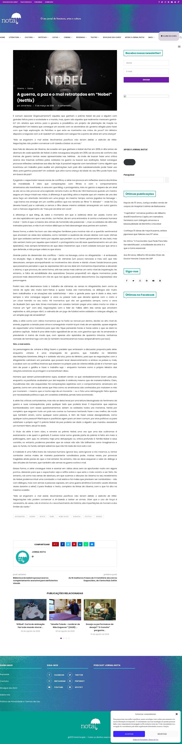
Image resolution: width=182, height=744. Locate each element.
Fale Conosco (26, 2)
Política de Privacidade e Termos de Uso (20, 701)
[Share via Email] (91, 544)
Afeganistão (20, 516)
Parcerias (38, 2)
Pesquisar (129, 174)
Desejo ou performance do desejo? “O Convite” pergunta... (100, 627)
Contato (4, 681)
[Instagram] (165, 2)
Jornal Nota (26, 105)
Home (2, 37)
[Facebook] (127, 280)
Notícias (42, 37)
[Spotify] (175, 2)
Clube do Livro (170, 36)
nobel (52, 516)
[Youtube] (172, 2)
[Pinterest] (168, 2)
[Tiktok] (178, 2)
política (88, 516)
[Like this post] (56, 544)
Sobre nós (49, 2)
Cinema (67, 37)
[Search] (180, 37)
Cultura (29, 37)
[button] (176, 714)
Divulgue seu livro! (10, 2)
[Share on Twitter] (68, 544)
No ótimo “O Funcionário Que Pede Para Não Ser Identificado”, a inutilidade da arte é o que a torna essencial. (145, 245)
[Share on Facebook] (62, 544)
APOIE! (130, 162)
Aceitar (129, 734)
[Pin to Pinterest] (74, 544)
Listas (55, 37)
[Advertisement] (142, 18)
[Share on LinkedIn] (80, 544)
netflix (42, 516)
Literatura (14, 37)
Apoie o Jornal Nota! (134, 37)
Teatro (94, 37)
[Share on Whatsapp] (86, 544)
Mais (150, 37)
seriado (99, 516)
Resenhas (80, 37)
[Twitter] (162, 2)
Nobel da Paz (64, 516)
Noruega (76, 516)
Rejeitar (162, 734)
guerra (32, 516)
